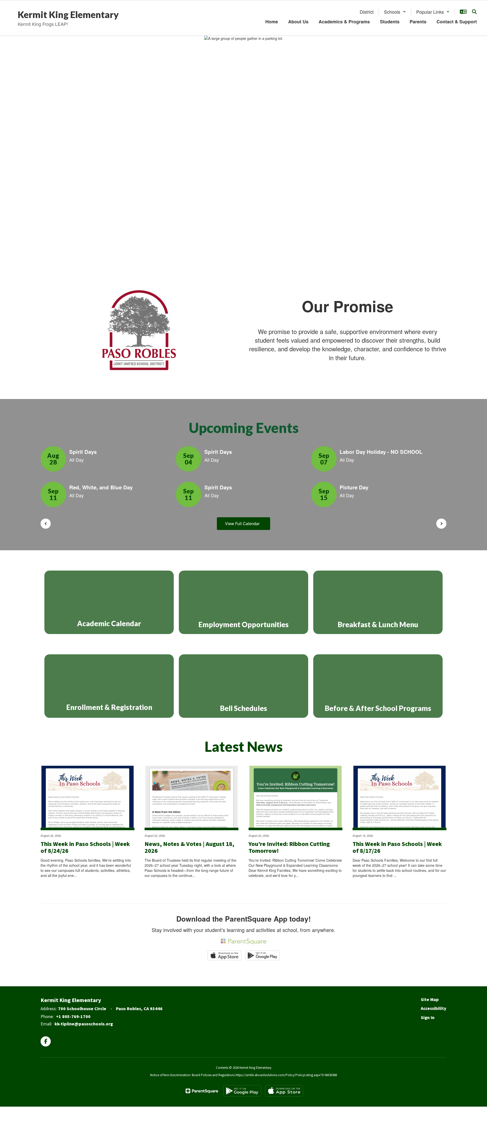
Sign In (427, 1017)
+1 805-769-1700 (73, 1016)
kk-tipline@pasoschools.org (84, 1024)
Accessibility (433, 1008)
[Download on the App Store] (284, 1090)
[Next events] (441, 524)
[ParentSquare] (201, 1091)
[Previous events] (46, 524)
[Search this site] (474, 11)
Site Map (430, 999)
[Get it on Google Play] (242, 1090)
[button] (395, 11)
